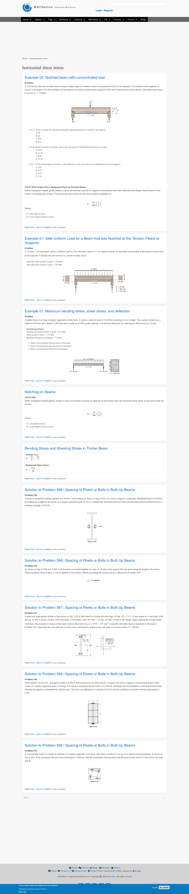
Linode (118, 870)
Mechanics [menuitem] (92, 20)
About (53, 870)
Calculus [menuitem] (77, 20)
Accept (155, 887)
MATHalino (43, 7)
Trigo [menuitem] (49, 20)
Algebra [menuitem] (37, 20)
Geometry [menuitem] (62, 20)
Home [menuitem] (24, 20)
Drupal (138, 870)
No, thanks (164, 887)
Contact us (65, 870)
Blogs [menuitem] (143, 19)
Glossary (106, 867)
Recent (117, 867)
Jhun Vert (111, 876)
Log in (39, 227)
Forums (85, 867)
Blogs (95, 867)
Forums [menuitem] (130, 20)
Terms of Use (80, 870)
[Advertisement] (81, 38)
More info (22, 892)
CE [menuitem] (104, 20)
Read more (30, 227)
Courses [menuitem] (116, 20)
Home (25, 58)
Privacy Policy (96, 870)
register (47, 227)
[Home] (28, 7)
